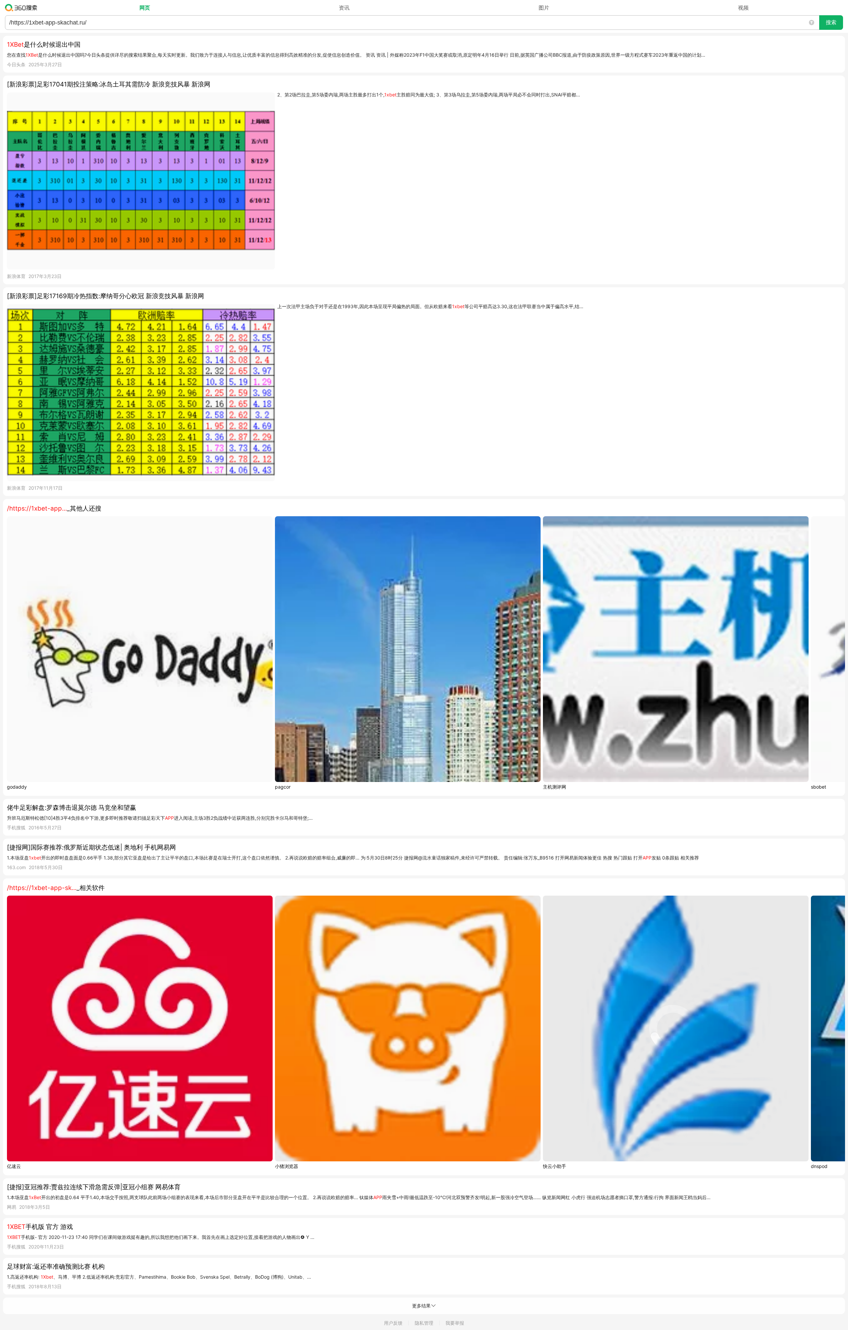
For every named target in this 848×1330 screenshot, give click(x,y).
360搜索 (22, 7)
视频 (743, 7)
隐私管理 (424, 1323)
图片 (544, 7)
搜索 (831, 22)
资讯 (344, 7)
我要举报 (455, 1323)
